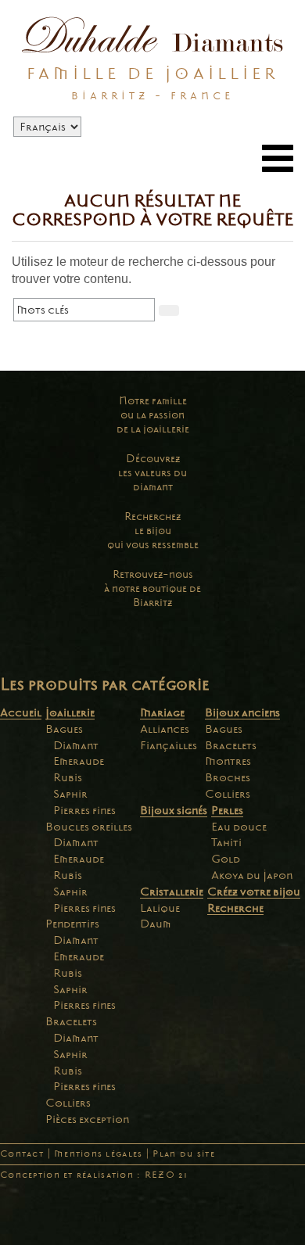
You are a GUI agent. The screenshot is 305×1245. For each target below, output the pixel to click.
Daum (155, 923)
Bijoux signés (173, 810)
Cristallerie (171, 891)
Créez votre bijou (253, 891)
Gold (225, 858)
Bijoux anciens (242, 712)
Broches (227, 777)
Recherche (235, 908)
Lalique (160, 908)
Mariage (162, 712)
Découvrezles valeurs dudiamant (152, 473)
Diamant (76, 745)
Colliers (68, 1102)
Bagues (64, 729)
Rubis (67, 777)
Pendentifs (72, 923)
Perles (227, 810)
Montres (228, 761)
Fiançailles (168, 745)
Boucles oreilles (88, 826)
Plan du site (183, 1154)
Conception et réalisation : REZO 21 (94, 1175)
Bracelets (71, 1021)
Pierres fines (84, 810)
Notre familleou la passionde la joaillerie (153, 415)
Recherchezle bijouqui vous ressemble (153, 531)
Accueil (20, 712)
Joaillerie (70, 712)
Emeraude (78, 761)
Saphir (70, 794)
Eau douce (239, 826)
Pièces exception (87, 1119)
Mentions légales (98, 1154)
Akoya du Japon (251, 875)
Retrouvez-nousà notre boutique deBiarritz (152, 588)
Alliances (164, 729)
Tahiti (226, 842)
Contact (22, 1154)
